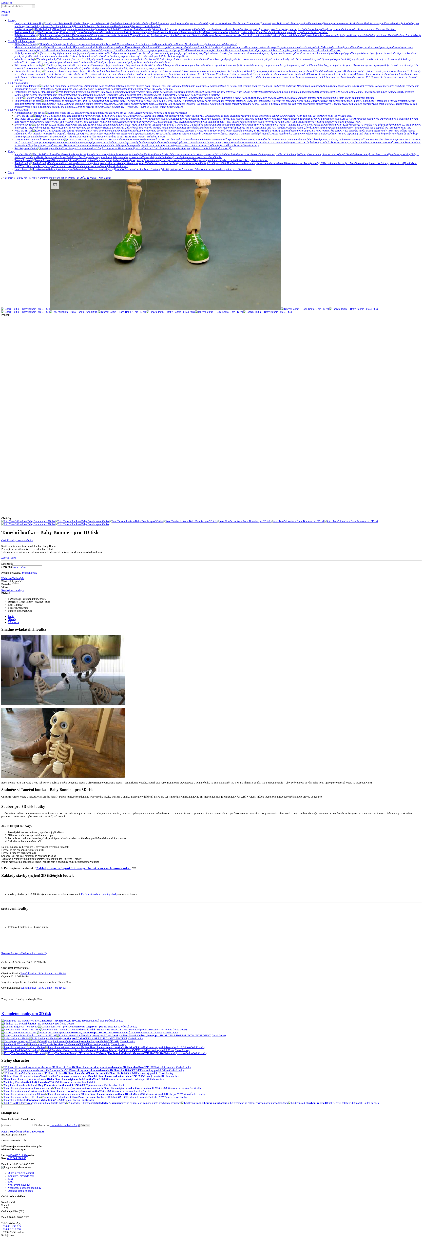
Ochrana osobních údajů (20, 1190)
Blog (10, 1178)
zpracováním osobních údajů (64, 1125)
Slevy (11, 172)
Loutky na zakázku (18, 83)
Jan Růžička (87, 1100)
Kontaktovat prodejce (12, 590)
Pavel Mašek (88, 1082)
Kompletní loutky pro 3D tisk (53, 177)
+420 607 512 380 (18, 1155)
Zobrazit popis (8, 557)
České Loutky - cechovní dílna (17, 540)
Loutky (12, 20)
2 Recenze (13, 622)
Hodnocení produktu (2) (34, 953)
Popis (11, 616)
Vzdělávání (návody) (19, 1184)
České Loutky (115, 1020)
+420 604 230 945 (16, 1158)
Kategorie (8, 177)
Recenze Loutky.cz (11, 953)
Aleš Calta (195, 1088)
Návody (12, 619)
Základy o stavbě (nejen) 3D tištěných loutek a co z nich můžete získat (83, 868)
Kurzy (11, 151)
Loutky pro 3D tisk (18, 109)
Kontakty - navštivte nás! (21, 1175)
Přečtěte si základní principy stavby (99, 894)
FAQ (10, 1181)
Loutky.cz (6, 2)
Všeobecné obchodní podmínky (24, 1187)
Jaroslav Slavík (116, 1085)
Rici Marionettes (169, 1076)
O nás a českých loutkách (21, 1173)
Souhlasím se (57, 1125)
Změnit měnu (19, 567)
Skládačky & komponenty (21, 41)
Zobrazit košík (29, 572)
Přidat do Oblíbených (12, 578)
